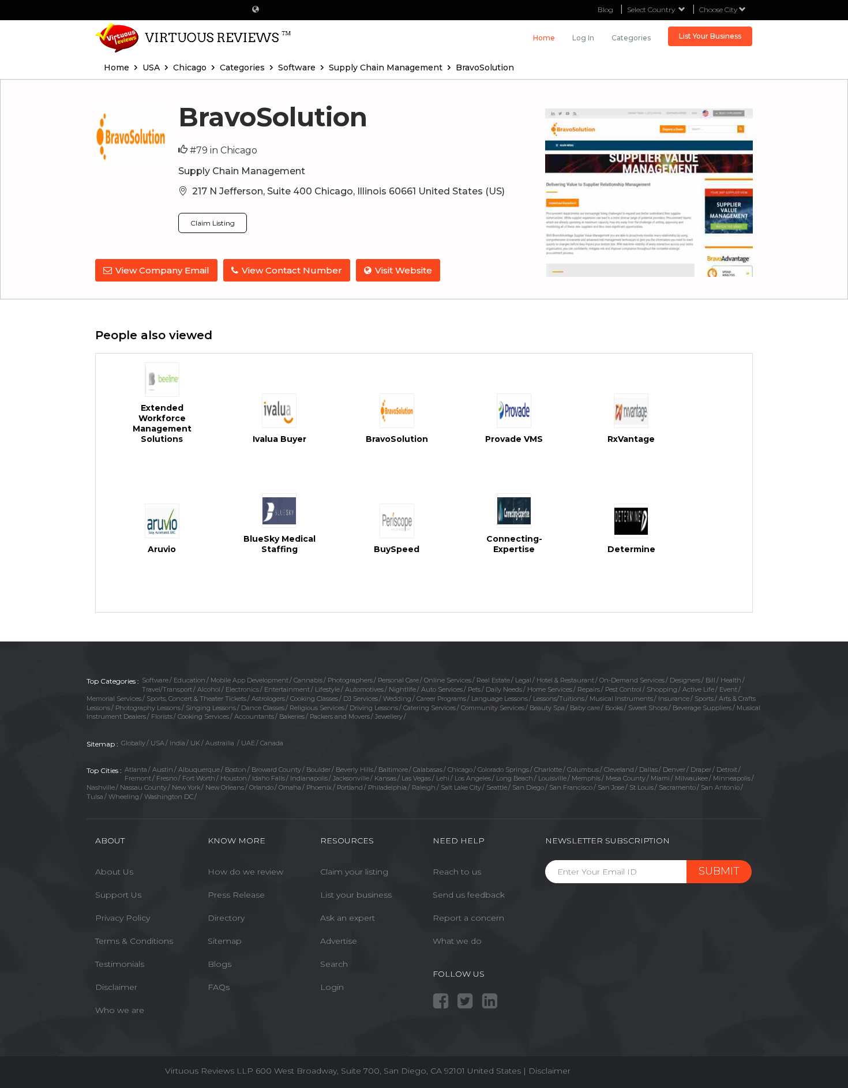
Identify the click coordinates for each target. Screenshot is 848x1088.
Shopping (662, 689)
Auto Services (442, 689)
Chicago (460, 770)
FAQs (219, 987)
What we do (457, 941)
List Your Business (710, 36)
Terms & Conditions (134, 941)
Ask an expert (347, 918)
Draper (701, 770)
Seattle (496, 787)
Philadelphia (387, 787)
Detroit (726, 770)
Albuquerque (199, 770)
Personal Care (398, 680)
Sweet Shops (647, 708)
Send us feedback (469, 895)
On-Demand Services (632, 680)
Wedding (397, 699)
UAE (248, 743)
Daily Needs (504, 689)
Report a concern (468, 918)
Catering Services (429, 708)
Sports (704, 699)
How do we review (245, 871)
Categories (631, 37)
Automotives (364, 689)
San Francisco (570, 787)
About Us (114, 871)
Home (544, 37)
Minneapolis (732, 778)
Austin (162, 770)
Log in (583, 37)
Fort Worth (198, 778)
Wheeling (123, 797)
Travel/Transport (167, 689)
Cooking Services (203, 716)
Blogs (219, 964)
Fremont (138, 778)
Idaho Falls (268, 778)
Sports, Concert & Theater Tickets (196, 699)
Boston (235, 770)
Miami (660, 778)
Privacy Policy (122, 918)
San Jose (611, 787)
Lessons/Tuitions (558, 699)
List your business (356, 895)
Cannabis (308, 680)
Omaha (290, 787)
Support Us (118, 895)
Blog (605, 9)
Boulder (318, 770)
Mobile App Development (249, 680)
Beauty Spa (547, 708)
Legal (523, 680)
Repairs (588, 689)
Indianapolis (309, 778)
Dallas (648, 770)
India (177, 743)
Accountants (254, 716)
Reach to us (457, 871)
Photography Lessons (148, 708)
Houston (233, 778)
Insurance (673, 699)
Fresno (166, 778)
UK (195, 743)
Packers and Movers (340, 716)
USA (157, 743)
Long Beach (514, 778)
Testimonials (119, 964)
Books (614, 708)
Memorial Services (114, 699)
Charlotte (548, 770)
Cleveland (619, 770)
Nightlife (402, 689)
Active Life (698, 689)
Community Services (492, 708)
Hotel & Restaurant (565, 680)
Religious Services (317, 708)
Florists (161, 716)
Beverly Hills (354, 770)
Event (728, 689)
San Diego (528, 787)
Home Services (549, 689)
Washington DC (168, 797)
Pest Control (623, 689)
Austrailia (220, 743)
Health (731, 680)
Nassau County (143, 787)
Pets (474, 689)
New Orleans (224, 787)
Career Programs (441, 699)
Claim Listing (212, 223)
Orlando (261, 787)
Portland (350, 787)
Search (334, 964)
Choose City (719, 9)
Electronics (242, 689)
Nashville (101, 787)
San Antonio (720, 787)
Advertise (338, 941)
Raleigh (424, 787)
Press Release (236, 895)
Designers (685, 680)
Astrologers (268, 699)
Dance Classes (262, 708)
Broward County (276, 770)
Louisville (552, 778)
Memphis (586, 778)
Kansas (385, 778)
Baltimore (393, 770)
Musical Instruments (621, 699)
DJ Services (360, 699)
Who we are (119, 1010)
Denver (674, 770)
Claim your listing (354, 871)
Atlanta (136, 770)
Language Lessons (499, 699)
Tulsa (95, 797)
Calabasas (427, 770)
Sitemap (225, 941)
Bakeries (292, 716)
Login (332, 987)
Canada (271, 743)
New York (186, 787)
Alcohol (208, 689)
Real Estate (493, 680)
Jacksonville (351, 778)
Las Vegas (416, 778)
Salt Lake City (461, 787)
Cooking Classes (314, 699)
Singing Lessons (211, 708)
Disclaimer (116, 987)
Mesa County (626, 778)
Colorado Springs (503, 770)
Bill (710, 680)
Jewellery (389, 716)
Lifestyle (327, 689)
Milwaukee (691, 778)
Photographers (350, 680)
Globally (133, 743)
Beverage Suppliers (702, 708)
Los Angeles (473, 778)
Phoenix (319, 787)
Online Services (447, 680)
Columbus (583, 770)
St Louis (641, 787)
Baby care (585, 708)
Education (189, 680)
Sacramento (677, 787)
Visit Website (403, 270)
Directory (226, 918)
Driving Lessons (374, 708)
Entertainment (287, 689)
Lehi (442, 778)
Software (155, 680)
